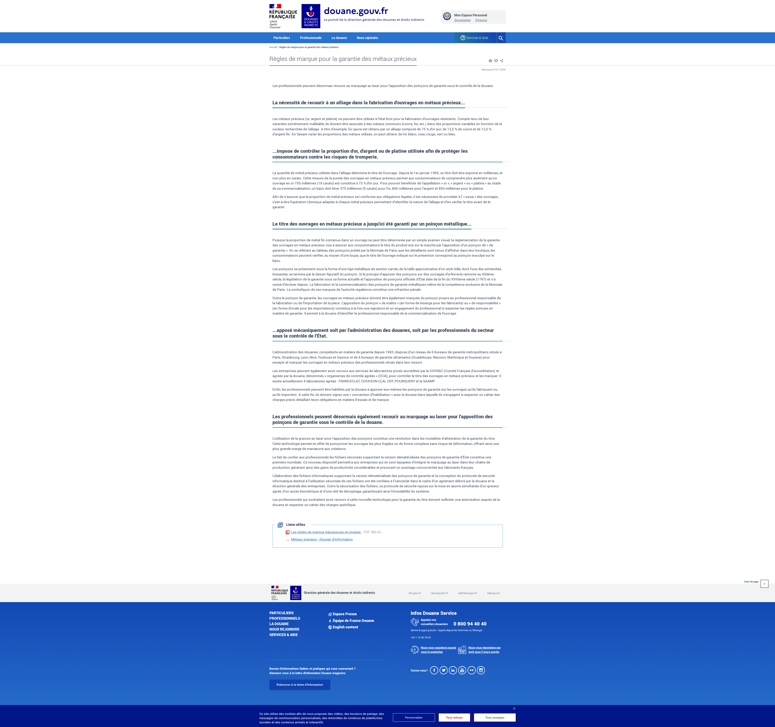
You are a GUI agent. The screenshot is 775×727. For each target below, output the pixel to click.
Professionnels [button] (311, 38)
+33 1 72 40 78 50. (421, 637)
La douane (279, 623)
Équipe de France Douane (353, 620)
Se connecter (462, 20)
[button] (490, 60)
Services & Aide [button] (477, 38)
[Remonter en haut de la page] (764, 584)
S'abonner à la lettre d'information (299, 684)
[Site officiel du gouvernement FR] (283, 15)
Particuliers (281, 612)
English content (345, 626)
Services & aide (283, 634)
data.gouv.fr (493, 593)
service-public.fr (439, 593)
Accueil (273, 47)
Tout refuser (454, 717)
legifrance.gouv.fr (467, 593)
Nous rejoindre (367, 38)
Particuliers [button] (281, 38)
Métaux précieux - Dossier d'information (322, 539)
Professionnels (284, 618)
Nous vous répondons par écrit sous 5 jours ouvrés (484, 650)
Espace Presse (344, 613)
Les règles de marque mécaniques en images (326, 532)
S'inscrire (481, 20)
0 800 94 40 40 (470, 623)
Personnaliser (414, 717)
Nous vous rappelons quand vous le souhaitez (438, 650)
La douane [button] (339, 38)
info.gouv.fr (414, 593)
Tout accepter (494, 717)
